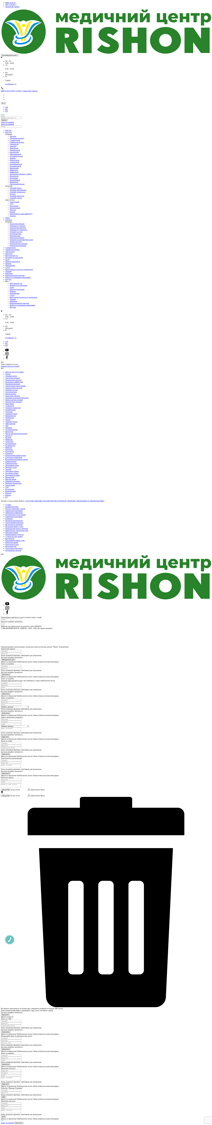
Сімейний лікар (11, 414)
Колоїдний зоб (10, 546)
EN (6, 111)
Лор (6, 426)
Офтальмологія (15, 154)
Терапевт (8, 428)
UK (6, 107)
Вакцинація (14, 168)
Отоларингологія (16, 156)
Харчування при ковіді (14, 548)
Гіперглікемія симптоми (14, 523)
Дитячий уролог (16, 198)
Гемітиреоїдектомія (12, 384)
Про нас (8, 130)
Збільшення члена (12, 465)
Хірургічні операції (17, 224)
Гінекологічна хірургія (13, 388)
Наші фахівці (10, 265)
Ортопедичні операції (18, 246)
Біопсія (12, 212)
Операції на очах (16, 232)
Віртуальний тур (11, 256)
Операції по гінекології (18, 230)
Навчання (9, 273)
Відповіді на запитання (14, 258)
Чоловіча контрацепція (14, 521)
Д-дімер (8, 505)
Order (3, 1097)
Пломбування (10, 410)
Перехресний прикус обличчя (16, 529)
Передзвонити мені (8, 660)
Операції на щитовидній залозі (21, 240)
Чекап (7, 218)
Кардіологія (14, 152)
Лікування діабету (12, 471)
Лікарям (8, 271)
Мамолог (8, 447)
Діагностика (10, 252)
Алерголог (9, 442)
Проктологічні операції (18, 244)
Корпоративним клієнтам (15, 275)
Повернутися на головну (10, 366)
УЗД (11, 204)
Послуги (8, 132)
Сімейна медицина (17, 142)
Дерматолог (9, 418)
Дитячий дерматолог (17, 192)
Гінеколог (9, 453)
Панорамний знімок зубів (15, 540)
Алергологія (14, 162)
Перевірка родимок (12, 481)
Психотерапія (15, 180)
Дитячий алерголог (17, 196)
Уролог (8, 420)
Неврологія (14, 148)
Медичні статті (11, 467)
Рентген (13, 210)
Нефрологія (14, 172)
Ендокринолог (10, 444)
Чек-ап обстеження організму (16, 434)
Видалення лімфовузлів (14, 382)
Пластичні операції (17, 238)
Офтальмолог (10, 424)
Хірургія (13, 136)
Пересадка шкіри (11, 542)
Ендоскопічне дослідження (15, 515)
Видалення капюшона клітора (16, 459)
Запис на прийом (7, 122)
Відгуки (8, 279)
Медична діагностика (13, 483)
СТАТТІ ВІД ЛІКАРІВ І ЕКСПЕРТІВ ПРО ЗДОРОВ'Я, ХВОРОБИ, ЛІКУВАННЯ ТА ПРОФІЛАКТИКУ (64, 501)
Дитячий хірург (16, 188)
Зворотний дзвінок (12, 7)
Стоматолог (9, 406)
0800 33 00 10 (10, 3)
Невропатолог (10, 416)
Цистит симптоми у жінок (15, 509)
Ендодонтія (9, 451)
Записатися (5, 674)
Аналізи (13, 216)
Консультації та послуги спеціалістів (19, 269)
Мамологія (14, 170)
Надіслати (5, 737)
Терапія (12, 158)
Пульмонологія (15, 166)
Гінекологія (14, 144)
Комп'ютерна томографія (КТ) (21, 214)
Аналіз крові (14, 202)
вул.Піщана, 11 (10, 84)
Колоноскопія (15, 208)
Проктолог (9, 432)
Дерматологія (15, 150)
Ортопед (8, 436)
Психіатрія (14, 178)
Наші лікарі (9, 404)
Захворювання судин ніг (14, 534)
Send (3, 1116)
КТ (6, 497)
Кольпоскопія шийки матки (15, 455)
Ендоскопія (14, 206)
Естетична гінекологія (13, 457)
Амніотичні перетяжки (14, 511)
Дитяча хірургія (16, 242)
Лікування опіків (11, 533)
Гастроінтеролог (11, 430)
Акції (7, 260)
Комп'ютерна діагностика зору (16, 531)
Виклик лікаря (10, 479)
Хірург (7, 374)
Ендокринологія (16, 164)
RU (6, 109)
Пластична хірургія (12, 396)
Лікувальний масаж (17, 184)
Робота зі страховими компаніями (18, 277)
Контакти (8, 254)
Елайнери (9, 519)
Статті (7, 267)
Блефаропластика (11, 507)
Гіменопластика (11, 463)
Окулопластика (15, 234)
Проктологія (14, 160)
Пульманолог (10, 445)
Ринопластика (15, 236)
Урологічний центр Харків (15, 386)
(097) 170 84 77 (11, 5)
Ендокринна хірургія (13, 550)
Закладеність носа (12, 544)
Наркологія (14, 182)
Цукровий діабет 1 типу (14, 527)
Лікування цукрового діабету (21, 174)
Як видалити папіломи (14, 525)
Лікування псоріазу (17, 138)
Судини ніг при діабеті (14, 536)
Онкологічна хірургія (18, 228)
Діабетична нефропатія (14, 513)
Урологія (13, 146)
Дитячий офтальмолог (18, 190)
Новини (8, 263)
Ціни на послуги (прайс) (14, 372)
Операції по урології (17, 226)
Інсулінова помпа (11, 473)
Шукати (4, 120)
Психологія (14, 176)
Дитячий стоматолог (13, 408)
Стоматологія (15, 140)
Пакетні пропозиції (12, 262)
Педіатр (13, 194)
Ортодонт (9, 412)
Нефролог (9, 440)
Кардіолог (9, 449)
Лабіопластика (10, 461)
